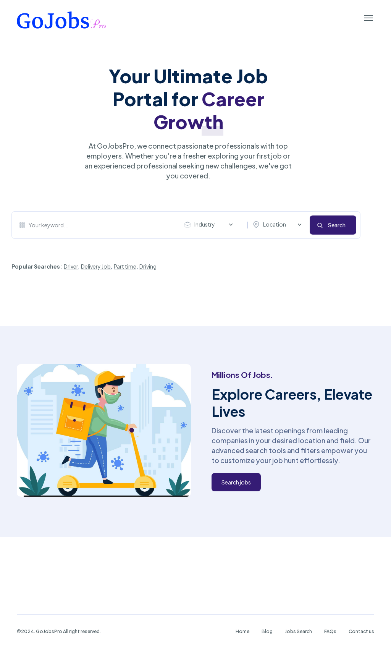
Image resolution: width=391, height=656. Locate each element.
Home (242, 631)
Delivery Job (96, 266)
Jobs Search (298, 631)
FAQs (330, 631)
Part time (125, 266)
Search (337, 225)
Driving (148, 266)
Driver (71, 266)
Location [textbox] (274, 224)
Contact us (361, 631)
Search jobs (236, 482)
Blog (267, 631)
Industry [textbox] (204, 224)
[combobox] (210, 224)
